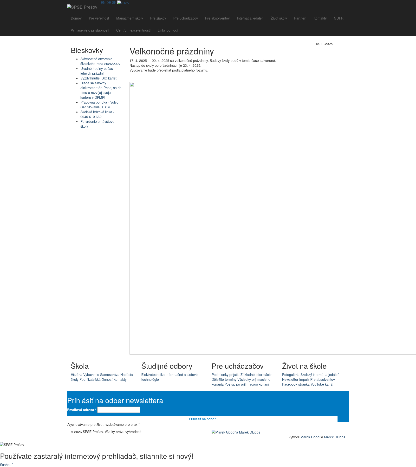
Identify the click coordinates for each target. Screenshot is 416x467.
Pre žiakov (158, 18)
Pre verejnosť (99, 18)
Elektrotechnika (153, 374)
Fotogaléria (290, 374)
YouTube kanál (322, 384)
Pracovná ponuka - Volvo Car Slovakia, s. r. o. (99, 104)
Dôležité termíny (224, 379)
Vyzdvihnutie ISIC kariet (98, 78)
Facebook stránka (296, 384)
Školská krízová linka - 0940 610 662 (97, 114)
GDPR (339, 18)
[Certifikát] (123, 2)
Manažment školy (129, 18)
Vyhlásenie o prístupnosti (90, 30)
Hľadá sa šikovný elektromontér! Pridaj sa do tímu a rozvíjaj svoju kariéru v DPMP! (101, 90)
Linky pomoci (168, 30)
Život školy (279, 18)
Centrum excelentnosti (133, 30)
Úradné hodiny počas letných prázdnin (96, 71)
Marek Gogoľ (310, 436)
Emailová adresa (81, 409)
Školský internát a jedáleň (319, 374)
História (76, 374)
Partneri (300, 18)
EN (103, 2)
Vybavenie (91, 374)
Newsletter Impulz (295, 379)
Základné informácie (256, 374)
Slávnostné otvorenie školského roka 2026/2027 (100, 61)
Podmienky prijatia (226, 374)
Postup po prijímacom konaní (247, 384)
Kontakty (320, 18)
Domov (76, 18)
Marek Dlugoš (334, 436)
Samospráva (109, 374)
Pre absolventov (217, 18)
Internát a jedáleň (250, 18)
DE (108, 2)
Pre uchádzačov (185, 18)
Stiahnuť (6, 464)
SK (114, 2)
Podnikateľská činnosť (95, 379)
